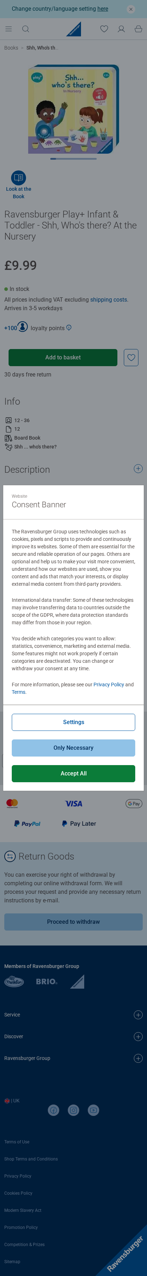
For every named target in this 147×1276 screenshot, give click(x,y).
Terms (18, 692)
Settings (73, 722)
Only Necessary (73, 747)
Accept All (74, 773)
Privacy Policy (108, 684)
